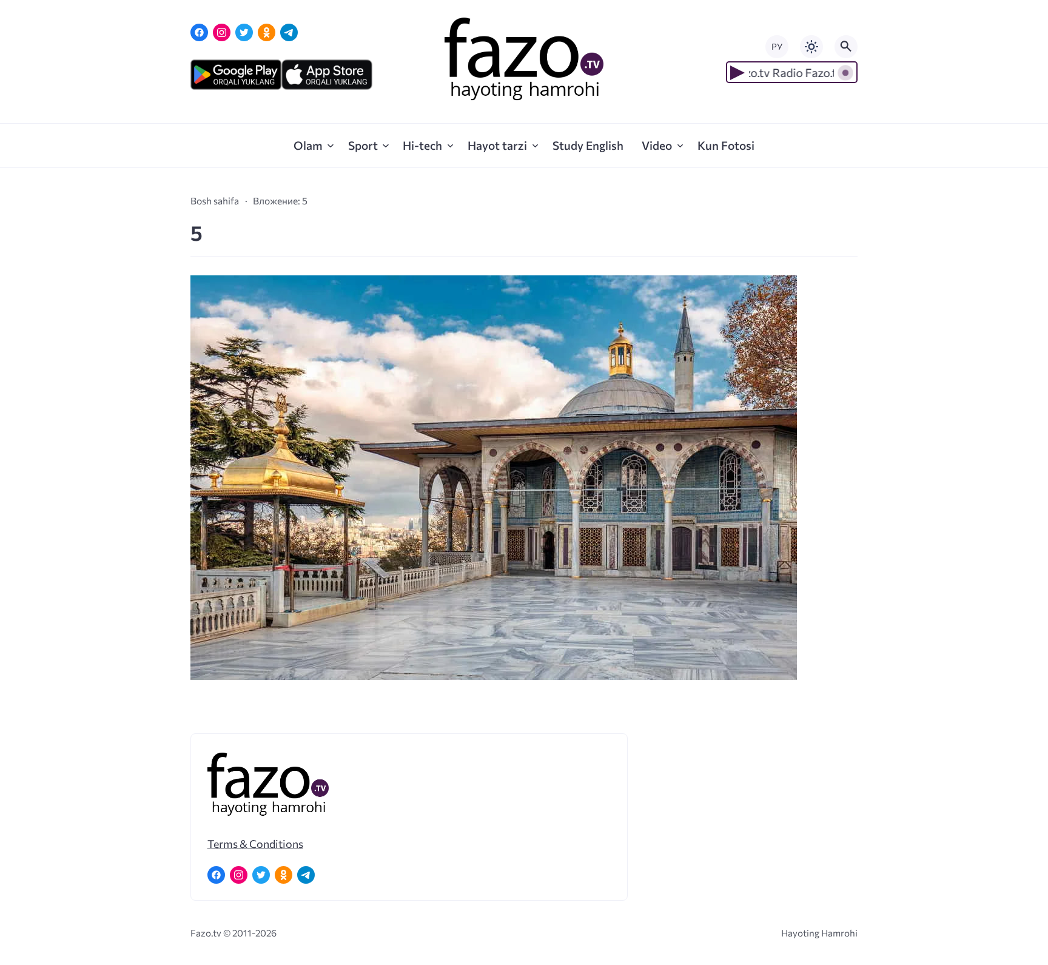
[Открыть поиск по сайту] (846, 46)
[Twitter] (244, 32)
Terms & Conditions (255, 843)
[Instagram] (221, 32)
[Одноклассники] (266, 32)
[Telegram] (289, 32)
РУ (776, 46)
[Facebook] (199, 32)
